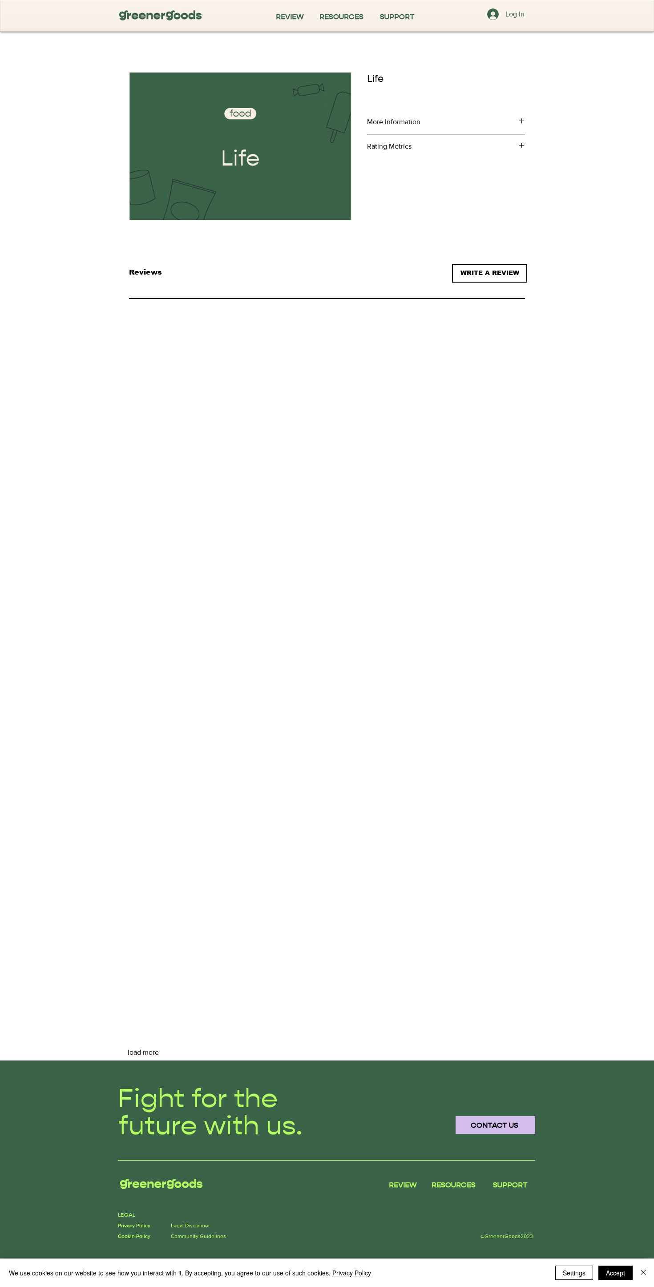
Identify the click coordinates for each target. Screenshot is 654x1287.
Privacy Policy (351, 1272)
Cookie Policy (134, 1236)
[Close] (643, 1273)
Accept (615, 1272)
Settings (574, 1272)
